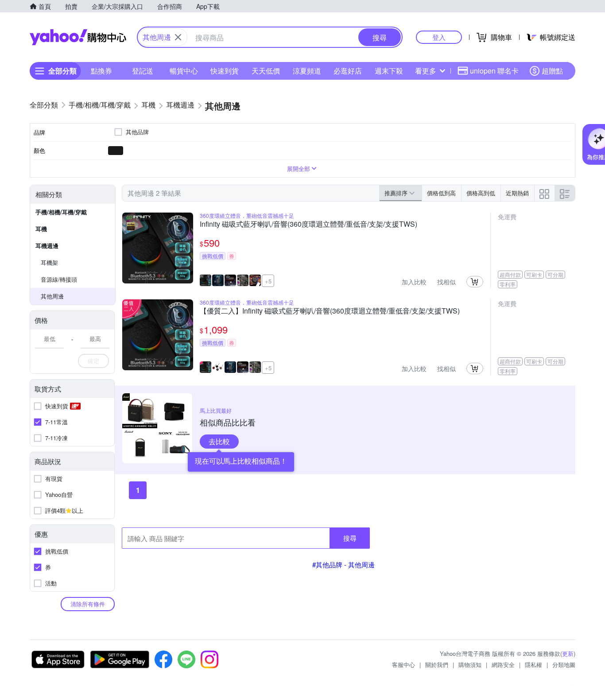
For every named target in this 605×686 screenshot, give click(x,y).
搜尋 (350, 538)
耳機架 (49, 262)
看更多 (425, 71)
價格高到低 (480, 193)
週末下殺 (389, 71)
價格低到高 (441, 193)
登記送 (142, 71)
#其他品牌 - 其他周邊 (343, 564)
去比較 (219, 441)
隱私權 (533, 664)
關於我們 (436, 664)
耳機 (41, 229)
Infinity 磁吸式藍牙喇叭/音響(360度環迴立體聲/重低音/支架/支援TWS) (308, 224)
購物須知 (469, 664)
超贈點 (552, 71)
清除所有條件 (87, 604)
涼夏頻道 (307, 71)
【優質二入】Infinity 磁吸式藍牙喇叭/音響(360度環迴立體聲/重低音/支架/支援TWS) (330, 311)
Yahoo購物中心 (78, 37)
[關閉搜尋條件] (178, 37)
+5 (268, 281)
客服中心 (403, 664)
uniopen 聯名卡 (494, 71)
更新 (568, 653)
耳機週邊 (46, 245)
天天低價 (266, 71)
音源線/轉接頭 (59, 279)
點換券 (101, 71)
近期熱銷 (517, 193)
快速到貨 (224, 71)
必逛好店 (348, 71)
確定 (93, 361)
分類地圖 (563, 664)
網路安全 (503, 664)
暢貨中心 (184, 71)
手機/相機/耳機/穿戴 (61, 212)
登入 (439, 37)
